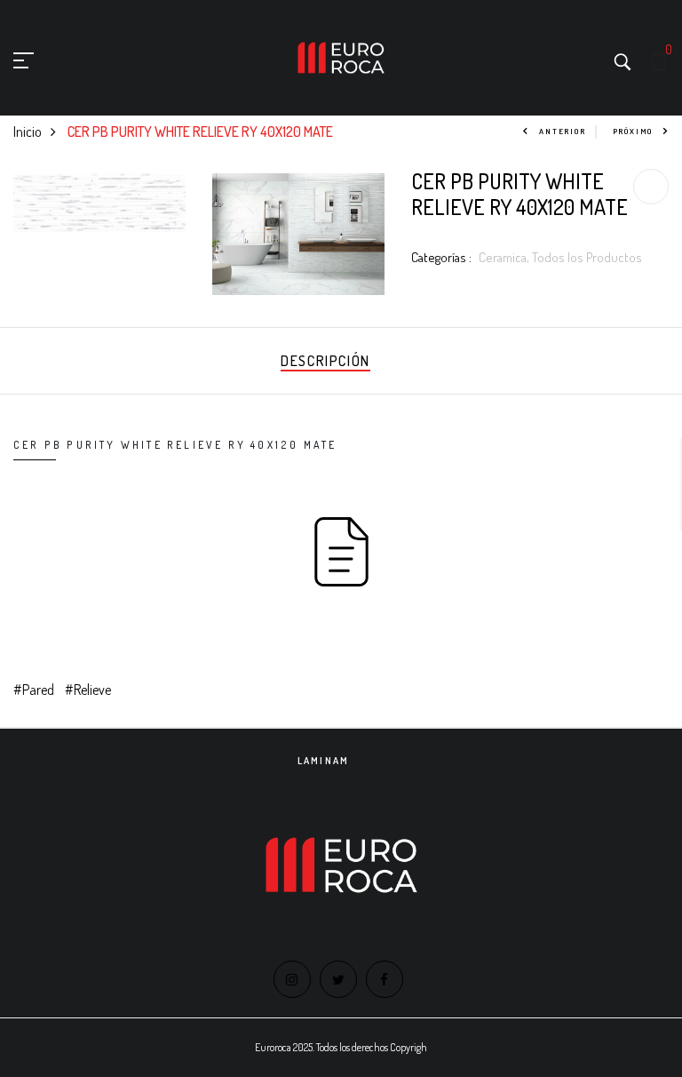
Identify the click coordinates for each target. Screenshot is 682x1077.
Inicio (27, 131)
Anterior (562, 131)
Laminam (323, 760)
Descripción (325, 361)
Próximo (633, 131)
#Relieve (88, 689)
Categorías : (441, 257)
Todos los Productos (587, 257)
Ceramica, (505, 257)
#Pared (33, 689)
